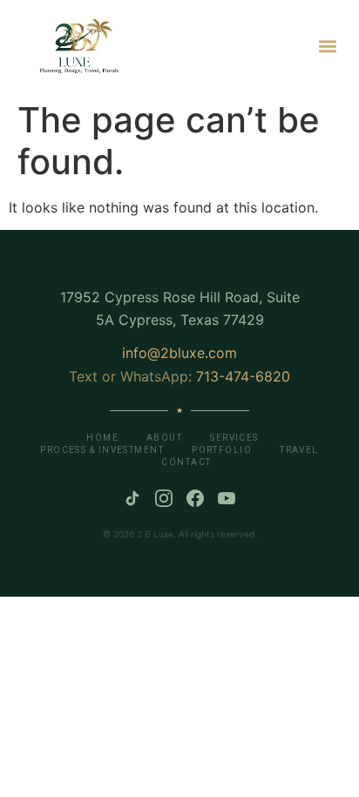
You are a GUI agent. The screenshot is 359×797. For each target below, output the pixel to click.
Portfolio (222, 450)
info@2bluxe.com (179, 352)
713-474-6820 (243, 376)
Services (234, 437)
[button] (327, 45)
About (164, 437)
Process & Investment (102, 450)
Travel (299, 450)
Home (102, 437)
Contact (186, 462)
